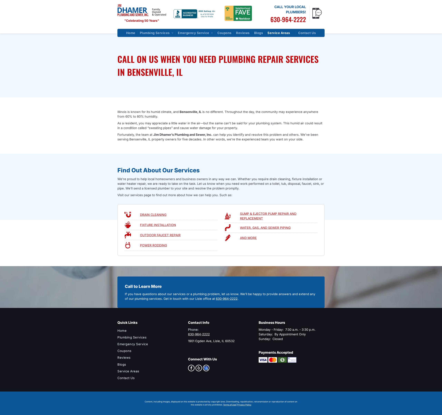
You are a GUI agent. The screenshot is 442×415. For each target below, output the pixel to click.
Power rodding (153, 245)
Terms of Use (229, 404)
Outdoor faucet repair (160, 235)
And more (248, 238)
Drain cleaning (153, 215)
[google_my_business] (206, 368)
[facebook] (191, 368)
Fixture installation (158, 225)
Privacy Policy (244, 404)
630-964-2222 (288, 19)
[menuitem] (131, 33)
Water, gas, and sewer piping (265, 228)
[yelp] (198, 368)
